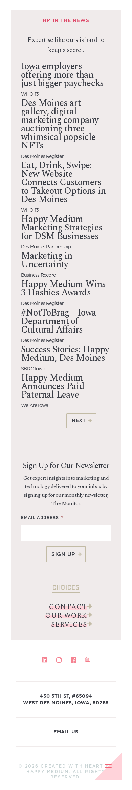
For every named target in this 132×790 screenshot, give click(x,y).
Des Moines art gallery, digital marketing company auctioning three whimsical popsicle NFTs (59, 124)
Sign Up (63, 554)
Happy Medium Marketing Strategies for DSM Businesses (61, 227)
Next (79, 420)
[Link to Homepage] (11, 11)
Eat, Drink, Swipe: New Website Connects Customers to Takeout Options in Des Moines (63, 182)
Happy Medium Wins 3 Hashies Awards (63, 288)
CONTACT (68, 606)
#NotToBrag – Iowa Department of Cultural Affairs (58, 321)
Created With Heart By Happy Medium (69, 768)
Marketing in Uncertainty (46, 260)
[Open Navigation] (108, 766)
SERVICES (69, 624)
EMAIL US (66, 732)
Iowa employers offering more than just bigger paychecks (62, 75)
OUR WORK (66, 615)
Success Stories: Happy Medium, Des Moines (65, 353)
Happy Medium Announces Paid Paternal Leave (52, 386)
